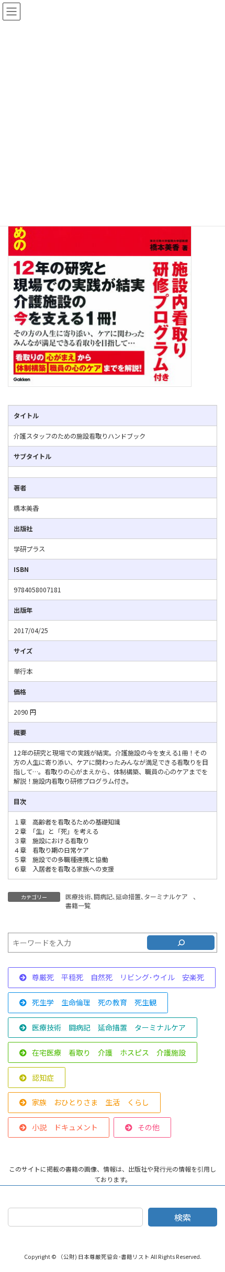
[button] (112, 977)
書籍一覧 (78, 905)
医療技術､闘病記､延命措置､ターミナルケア (126, 896)
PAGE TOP (208, 1224)
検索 (182, 1217)
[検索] (181, 942)
